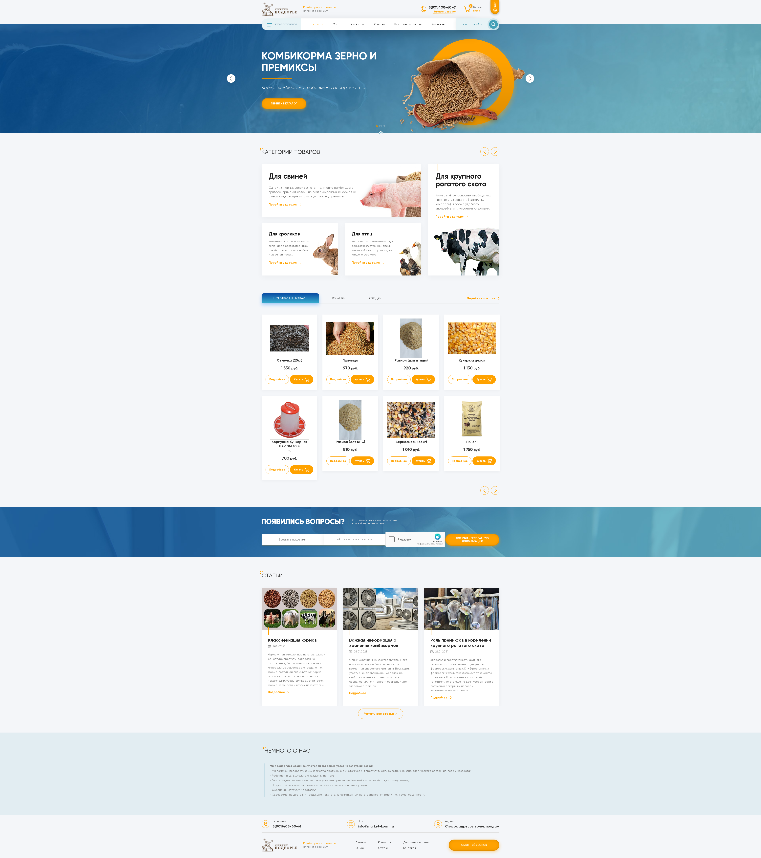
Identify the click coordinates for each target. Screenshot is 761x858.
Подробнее (277, 379)
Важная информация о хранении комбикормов (373, 642)
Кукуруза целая (472, 360)
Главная (317, 24)
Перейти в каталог (284, 103)
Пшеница (350, 360)
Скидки (375, 298)
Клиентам (357, 24)
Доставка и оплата (408, 24)
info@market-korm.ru (376, 826)
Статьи (379, 24)
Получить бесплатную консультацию (472, 540)
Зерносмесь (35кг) (411, 442)
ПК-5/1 (472, 442)
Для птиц (362, 234)
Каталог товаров (286, 24)
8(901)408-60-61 (442, 7)
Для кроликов (284, 234)
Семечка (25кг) (289, 360)
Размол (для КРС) (350, 442)
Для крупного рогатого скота (461, 180)
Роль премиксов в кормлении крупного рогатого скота (460, 642)
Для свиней (288, 176)
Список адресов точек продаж (472, 826)
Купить (298, 379)
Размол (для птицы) (411, 360)
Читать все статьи (379, 713)
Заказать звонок (444, 11)
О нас (337, 24)
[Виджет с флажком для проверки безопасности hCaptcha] (415, 539)
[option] (380, 78)
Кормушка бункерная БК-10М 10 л (289, 444)
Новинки (338, 298)
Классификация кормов (292, 640)
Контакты (438, 24)
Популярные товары (290, 298)
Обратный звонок (474, 845)
